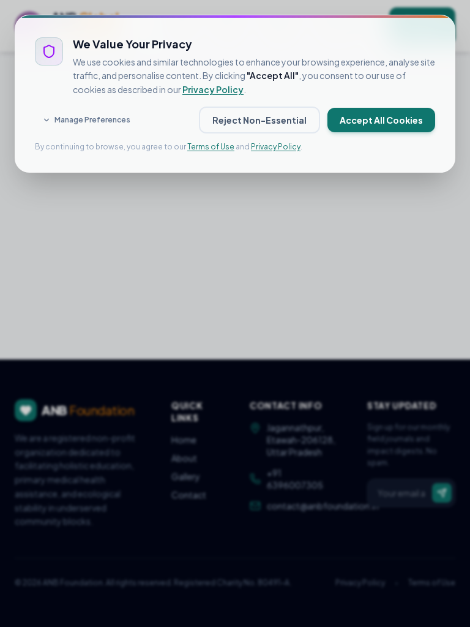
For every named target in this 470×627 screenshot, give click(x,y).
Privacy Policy (213, 89)
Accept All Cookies (381, 120)
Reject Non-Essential (259, 120)
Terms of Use (210, 146)
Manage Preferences (92, 119)
